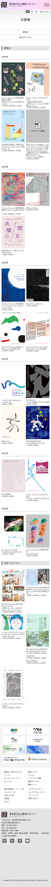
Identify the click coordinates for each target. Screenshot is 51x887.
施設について (33, 772)
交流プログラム (25, 37)
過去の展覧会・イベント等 (14, 789)
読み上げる (44, 12)
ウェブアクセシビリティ (37, 792)
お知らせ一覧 (9, 795)
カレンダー (8, 781)
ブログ (6, 802)
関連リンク (32, 784)
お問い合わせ (33, 798)
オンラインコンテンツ (12, 778)
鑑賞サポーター (34, 781)
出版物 (6, 798)
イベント (7, 775)
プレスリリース (10, 792)
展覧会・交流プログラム (13, 772)
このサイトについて (35, 789)
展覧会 (25, 32)
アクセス (31, 775)
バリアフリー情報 (34, 778)
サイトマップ (33, 795)
